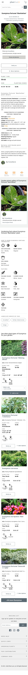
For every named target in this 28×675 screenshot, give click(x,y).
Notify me (14, 65)
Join (23, 625)
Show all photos (14, 57)
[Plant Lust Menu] (3, 2)
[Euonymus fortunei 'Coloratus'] (14, 420)
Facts (14, 174)
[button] (22, 7)
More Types (21, 175)
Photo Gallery (6, 175)
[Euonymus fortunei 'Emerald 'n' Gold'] (14, 569)
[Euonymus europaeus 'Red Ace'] (14, 520)
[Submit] (25, 7)
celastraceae (11, 118)
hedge (6, 126)
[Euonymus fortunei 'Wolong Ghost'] (14, 365)
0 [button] (25, 1)
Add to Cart (15, 393)
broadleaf (6, 320)
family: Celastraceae (18, 320)
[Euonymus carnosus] (14, 471)
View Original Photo (7, 222)
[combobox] (14, 388)
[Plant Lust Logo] (14, 2)
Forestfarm (8, 218)
